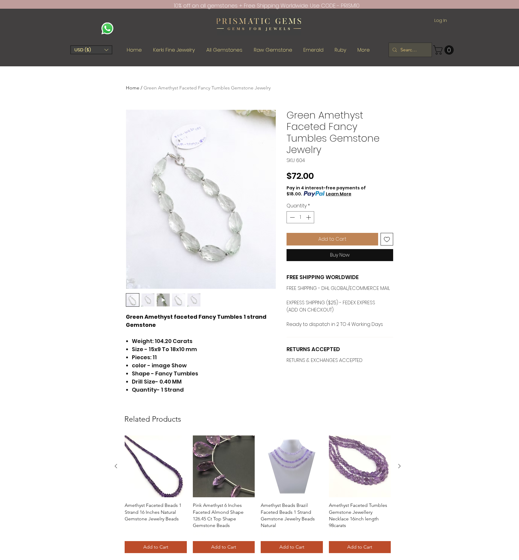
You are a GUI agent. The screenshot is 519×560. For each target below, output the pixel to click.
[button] (91, 49)
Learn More (338, 194)
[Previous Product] (116, 466)
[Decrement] (291, 217)
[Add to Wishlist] (387, 239)
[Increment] (309, 217)
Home (132, 88)
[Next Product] (399, 466)
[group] (257, 494)
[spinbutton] (300, 217)
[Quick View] (156, 466)
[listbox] (91, 49)
